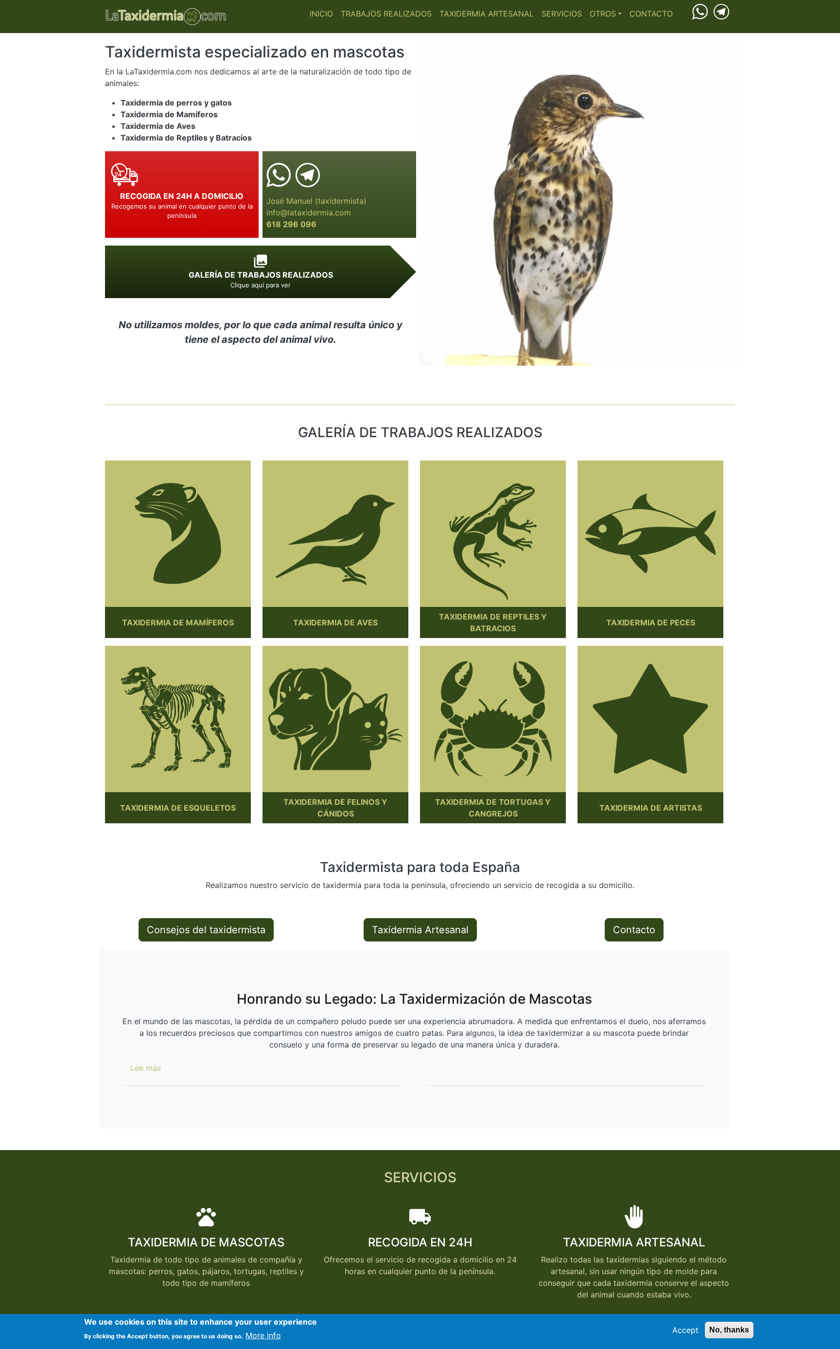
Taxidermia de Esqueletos (178, 808)
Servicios (562, 13)
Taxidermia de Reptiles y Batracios (493, 622)
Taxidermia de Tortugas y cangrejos (493, 807)
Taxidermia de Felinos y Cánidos (335, 807)
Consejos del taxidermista (206, 930)
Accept (685, 1330)
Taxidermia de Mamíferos (178, 622)
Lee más (145, 1068)
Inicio (321, 13)
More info (263, 1335)
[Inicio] (166, 16)
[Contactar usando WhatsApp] (700, 11)
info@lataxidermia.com (308, 212)
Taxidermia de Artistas (650, 808)
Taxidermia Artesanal (486, 13)
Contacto (651, 13)
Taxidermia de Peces (650, 622)
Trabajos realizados (386, 13)
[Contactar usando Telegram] (721, 11)
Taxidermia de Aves (335, 622)
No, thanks (729, 1330)
